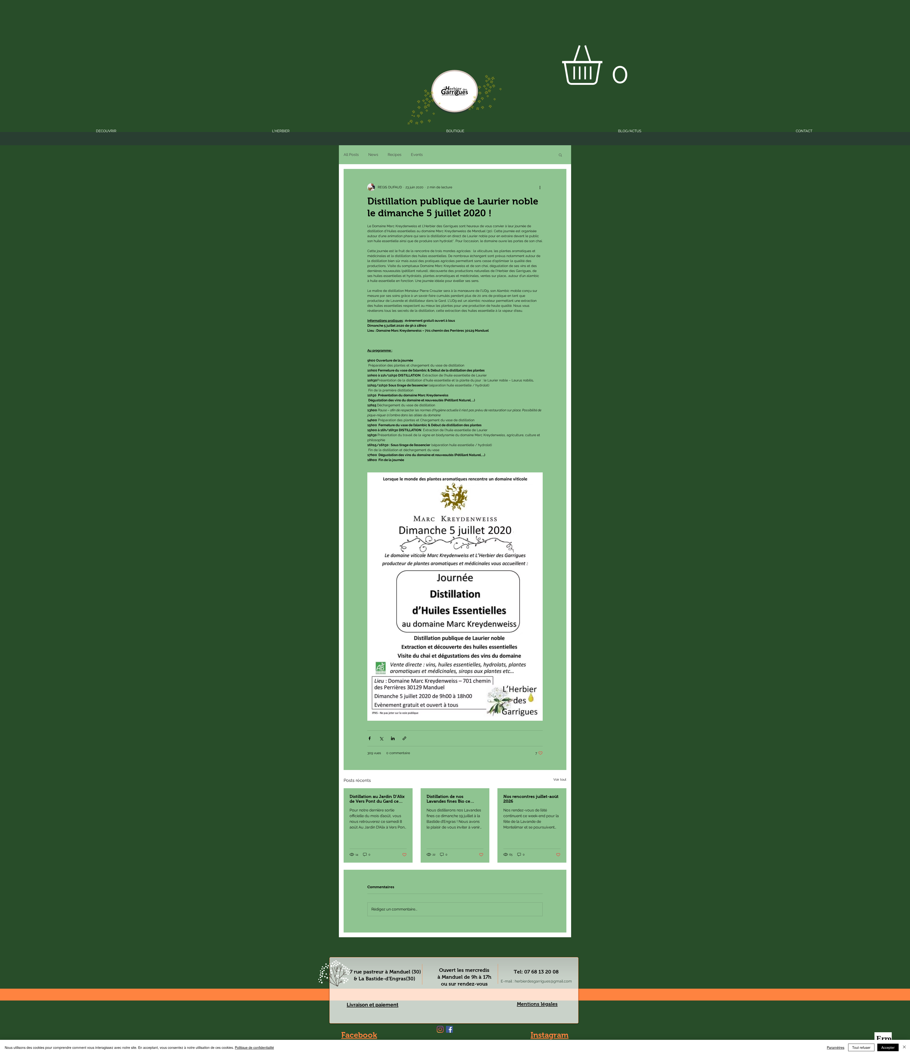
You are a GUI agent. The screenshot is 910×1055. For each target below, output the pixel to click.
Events (417, 154)
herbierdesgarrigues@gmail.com (543, 981)
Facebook (359, 1035)
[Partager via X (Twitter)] (381, 738)
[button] (605, 65)
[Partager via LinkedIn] (393, 738)
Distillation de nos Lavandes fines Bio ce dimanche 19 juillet (448, 799)
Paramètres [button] (835, 1047)
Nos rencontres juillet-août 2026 (531, 799)
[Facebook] (449, 1029)
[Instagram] (440, 1029)
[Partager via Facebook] (369, 738)
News (373, 154)
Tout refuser (861, 1047)
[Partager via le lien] (404, 738)
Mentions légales (537, 1004)
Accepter (888, 1047)
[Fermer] (904, 1047)
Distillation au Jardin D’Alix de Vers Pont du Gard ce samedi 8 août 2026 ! (377, 799)
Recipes (394, 154)
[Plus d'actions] (540, 187)
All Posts (351, 154)
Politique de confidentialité (254, 1047)
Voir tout (559, 779)
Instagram (550, 1035)
